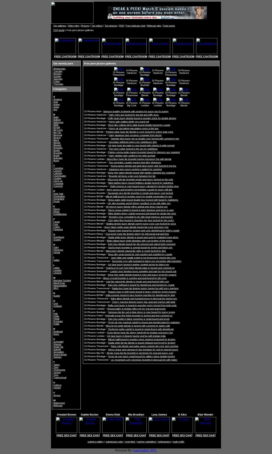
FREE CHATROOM (65, 56)
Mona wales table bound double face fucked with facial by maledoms (143, 200)
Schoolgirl (58, 341)
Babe (56, 117)
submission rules (114, 441)
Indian (56, 260)
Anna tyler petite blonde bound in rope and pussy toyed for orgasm (142, 274)
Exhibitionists (60, 214)
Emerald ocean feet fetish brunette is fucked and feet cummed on (138, 315)
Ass (55, 109)
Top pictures (111, 25)
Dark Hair (58, 193)
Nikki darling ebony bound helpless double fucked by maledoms (140, 183)
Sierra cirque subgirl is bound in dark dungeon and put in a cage (141, 210)
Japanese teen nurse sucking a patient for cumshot (135, 169)
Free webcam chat (135, 25)
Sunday (57, 76)
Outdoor (57, 306)
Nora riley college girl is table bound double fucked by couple (139, 125)
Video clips (73, 25)
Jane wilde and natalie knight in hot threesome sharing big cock (143, 257)
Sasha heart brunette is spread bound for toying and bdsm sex (140, 247)
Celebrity (57, 173)
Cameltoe (58, 168)
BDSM (56, 127)
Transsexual (59, 377)
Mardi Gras (59, 283)
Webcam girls (154, 25)
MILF (56, 288)
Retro (56, 334)
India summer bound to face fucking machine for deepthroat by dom (140, 295)
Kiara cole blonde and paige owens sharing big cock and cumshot (144, 346)
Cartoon (57, 170)
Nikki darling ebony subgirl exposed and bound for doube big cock (142, 213)
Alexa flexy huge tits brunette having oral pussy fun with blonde (139, 159)
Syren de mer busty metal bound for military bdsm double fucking (141, 356)
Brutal (56, 155)
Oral (55, 303)
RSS (121, 25)
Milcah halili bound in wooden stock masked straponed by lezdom (141, 339)
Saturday (58, 79)
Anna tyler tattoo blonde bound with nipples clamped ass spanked (141, 172)
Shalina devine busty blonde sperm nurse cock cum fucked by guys (141, 223)
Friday (56, 81)
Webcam (57, 405)
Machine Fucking (62, 280)
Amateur (57, 99)
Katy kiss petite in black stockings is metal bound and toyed (138, 319)
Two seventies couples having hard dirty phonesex (135, 162)
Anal (55, 102)
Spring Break (60, 354)
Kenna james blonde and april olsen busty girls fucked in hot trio (143, 166)
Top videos (97, 25)
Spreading (58, 352)
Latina (56, 267)
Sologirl (57, 349)
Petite (56, 316)
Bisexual (57, 135)
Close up (57, 181)
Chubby (57, 178)
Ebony (56, 209)
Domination (59, 196)
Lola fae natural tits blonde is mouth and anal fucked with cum (137, 281)
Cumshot (58, 186)
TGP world (58, 30)
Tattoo (56, 364)
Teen (55, 367)
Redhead (58, 331)
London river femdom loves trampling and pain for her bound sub (143, 271)
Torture (57, 372)
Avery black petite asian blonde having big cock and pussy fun (136, 227)
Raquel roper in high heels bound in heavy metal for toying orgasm (142, 291)
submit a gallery (96, 441)
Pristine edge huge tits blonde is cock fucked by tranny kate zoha (139, 132)
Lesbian (57, 270)
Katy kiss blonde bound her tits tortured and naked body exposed (141, 244)
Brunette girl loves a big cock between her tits (132, 176)
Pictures (85, 25)
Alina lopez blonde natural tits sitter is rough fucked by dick (136, 251)
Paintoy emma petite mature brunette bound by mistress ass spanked (144, 152)
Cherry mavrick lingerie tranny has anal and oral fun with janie (143, 302)
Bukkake (57, 158)
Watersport (59, 403)
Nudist (56, 296)
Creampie (58, 183)
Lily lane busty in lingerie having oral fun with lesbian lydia (136, 336)
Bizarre (57, 137)
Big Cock (58, 130)
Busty (56, 160)
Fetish (56, 227)
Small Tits (58, 347)
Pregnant (58, 321)
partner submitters (146, 441)
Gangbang (58, 237)
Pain (55, 313)
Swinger (57, 357)
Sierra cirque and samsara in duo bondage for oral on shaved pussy (143, 349)
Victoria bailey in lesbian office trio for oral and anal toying (136, 308)
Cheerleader (59, 176)
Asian (56, 107)
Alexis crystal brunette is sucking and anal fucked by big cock (135, 278)
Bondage (57, 148)
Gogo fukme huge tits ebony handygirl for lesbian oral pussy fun (140, 332)
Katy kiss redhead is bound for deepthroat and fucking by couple (141, 285)
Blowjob (57, 145)
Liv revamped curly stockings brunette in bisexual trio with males (144, 360)
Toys (55, 375)
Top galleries (59, 25)
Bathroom (58, 122)
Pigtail (56, 318)
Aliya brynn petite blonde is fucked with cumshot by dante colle (138, 325)
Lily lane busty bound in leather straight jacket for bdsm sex (138, 264)
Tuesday (57, 71)
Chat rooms (169, 25)
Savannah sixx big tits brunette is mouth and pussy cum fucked (140, 193)
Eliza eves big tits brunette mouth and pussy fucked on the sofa (140, 179)
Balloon (57, 119)
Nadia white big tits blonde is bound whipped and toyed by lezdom (141, 343)
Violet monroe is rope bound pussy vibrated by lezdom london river (144, 186)
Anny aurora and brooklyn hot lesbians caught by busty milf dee (139, 189)
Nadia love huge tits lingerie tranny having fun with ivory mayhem (145, 288)
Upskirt (57, 387)
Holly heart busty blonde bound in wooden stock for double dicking (142, 118)
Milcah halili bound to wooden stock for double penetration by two (139, 196)
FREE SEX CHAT (67, 435)
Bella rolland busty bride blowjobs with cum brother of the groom (139, 240)
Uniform (57, 385)
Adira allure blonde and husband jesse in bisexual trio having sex (144, 298)
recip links (130, 441)
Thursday (58, 84)
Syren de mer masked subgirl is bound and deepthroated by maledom (144, 322)
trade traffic (178, 441)
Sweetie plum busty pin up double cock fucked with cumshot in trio (145, 138)
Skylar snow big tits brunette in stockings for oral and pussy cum (140, 353)
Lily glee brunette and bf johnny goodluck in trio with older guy (139, 203)
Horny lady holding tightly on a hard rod (129, 121)
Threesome (59, 370)
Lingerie (57, 273)
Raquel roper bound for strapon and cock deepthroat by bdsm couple (143, 230)
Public (56, 324)
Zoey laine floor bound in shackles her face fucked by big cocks (141, 220)
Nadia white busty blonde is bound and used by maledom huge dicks (143, 237)
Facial (56, 222)
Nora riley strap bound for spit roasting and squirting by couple (140, 254)
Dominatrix (58, 199)
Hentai (56, 252)
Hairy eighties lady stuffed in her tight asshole (132, 155)
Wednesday (59, 68)
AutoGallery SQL (145, 450)
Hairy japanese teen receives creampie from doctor (135, 135)
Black (56, 140)
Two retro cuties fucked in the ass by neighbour (133, 149)
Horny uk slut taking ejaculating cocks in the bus (134, 128)
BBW (55, 125)
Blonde (56, 142)
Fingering (58, 229)
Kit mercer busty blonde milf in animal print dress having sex (137, 206)
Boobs (56, 150)
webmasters (164, 441)
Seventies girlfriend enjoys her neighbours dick (133, 142)
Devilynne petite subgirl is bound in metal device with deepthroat (141, 329)
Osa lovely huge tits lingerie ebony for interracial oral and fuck (137, 234)
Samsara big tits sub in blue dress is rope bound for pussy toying (141, 312)
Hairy (56, 247)
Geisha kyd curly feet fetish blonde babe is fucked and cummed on (140, 268)
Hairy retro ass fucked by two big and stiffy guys (134, 115)
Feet (55, 224)
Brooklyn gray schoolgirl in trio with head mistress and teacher (141, 217)
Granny (57, 239)
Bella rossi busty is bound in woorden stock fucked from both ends (142, 305)
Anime (56, 104)
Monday (57, 74)
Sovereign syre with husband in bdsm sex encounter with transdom (146, 261)
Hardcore (58, 250)
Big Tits (57, 132)
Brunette (57, 153)
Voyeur (57, 395)
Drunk (56, 201)
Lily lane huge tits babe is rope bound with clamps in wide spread (141, 145)
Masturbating (60, 285)
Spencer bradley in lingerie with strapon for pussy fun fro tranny (136, 111)
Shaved (57, 344)
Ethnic (56, 211)
